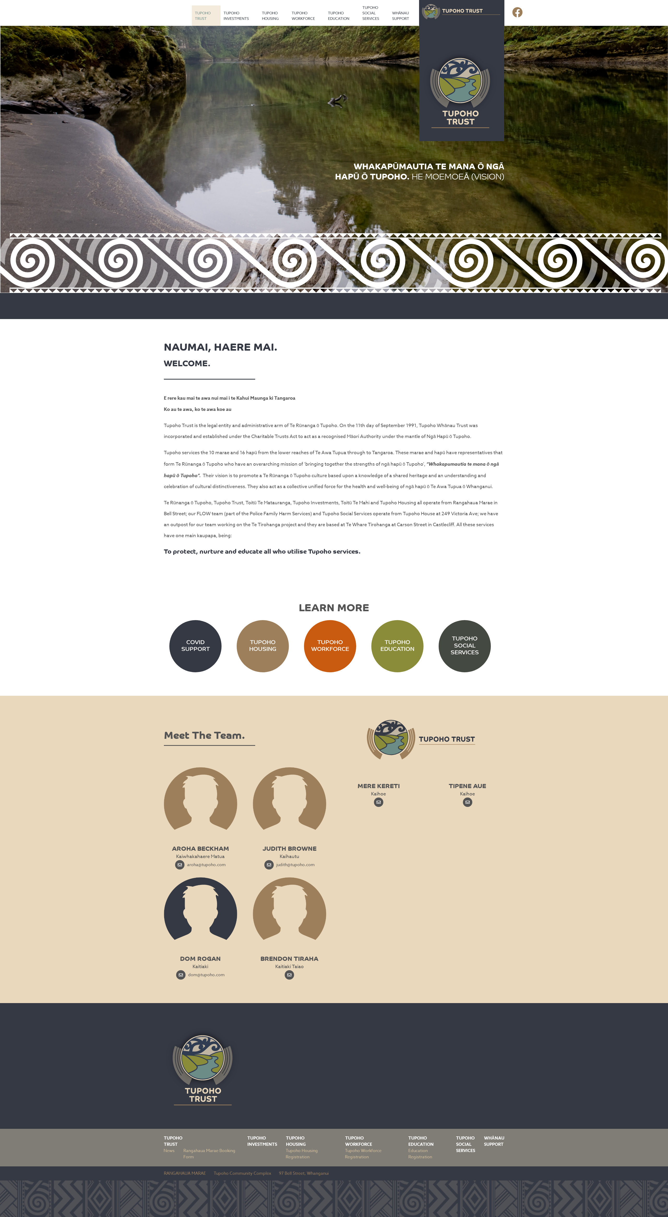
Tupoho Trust (203, 15)
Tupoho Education (338, 15)
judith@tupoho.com (295, 865)
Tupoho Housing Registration (302, 1154)
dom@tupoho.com (206, 975)
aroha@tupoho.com (206, 865)
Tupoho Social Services (370, 13)
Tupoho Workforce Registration (363, 1154)
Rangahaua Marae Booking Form (209, 1154)
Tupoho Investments (236, 15)
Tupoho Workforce (303, 15)
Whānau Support (400, 15)
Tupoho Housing (270, 15)
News (169, 1151)
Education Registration (420, 1154)
